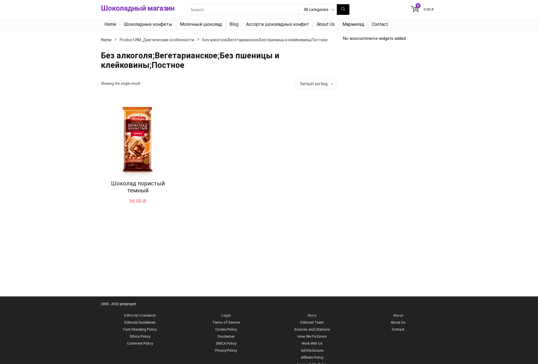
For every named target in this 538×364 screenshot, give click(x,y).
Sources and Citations (312, 329)
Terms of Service (226, 322)
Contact (380, 24)
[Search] (343, 9)
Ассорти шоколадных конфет (277, 24)
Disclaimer (226, 336)
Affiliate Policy (312, 357)
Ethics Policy (140, 336)
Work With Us (312, 343)
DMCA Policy (226, 343)
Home (110, 24)
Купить (138, 207)
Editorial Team (312, 322)
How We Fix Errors (312, 336)
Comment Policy (140, 343)
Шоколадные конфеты (148, 24)
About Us (326, 24)
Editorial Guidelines (140, 322)
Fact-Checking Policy (140, 329)
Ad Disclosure (312, 350)
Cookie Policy (226, 329)
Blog (233, 24)
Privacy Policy (226, 350)
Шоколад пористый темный (138, 187)
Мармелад (353, 24)
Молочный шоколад (201, 24)
